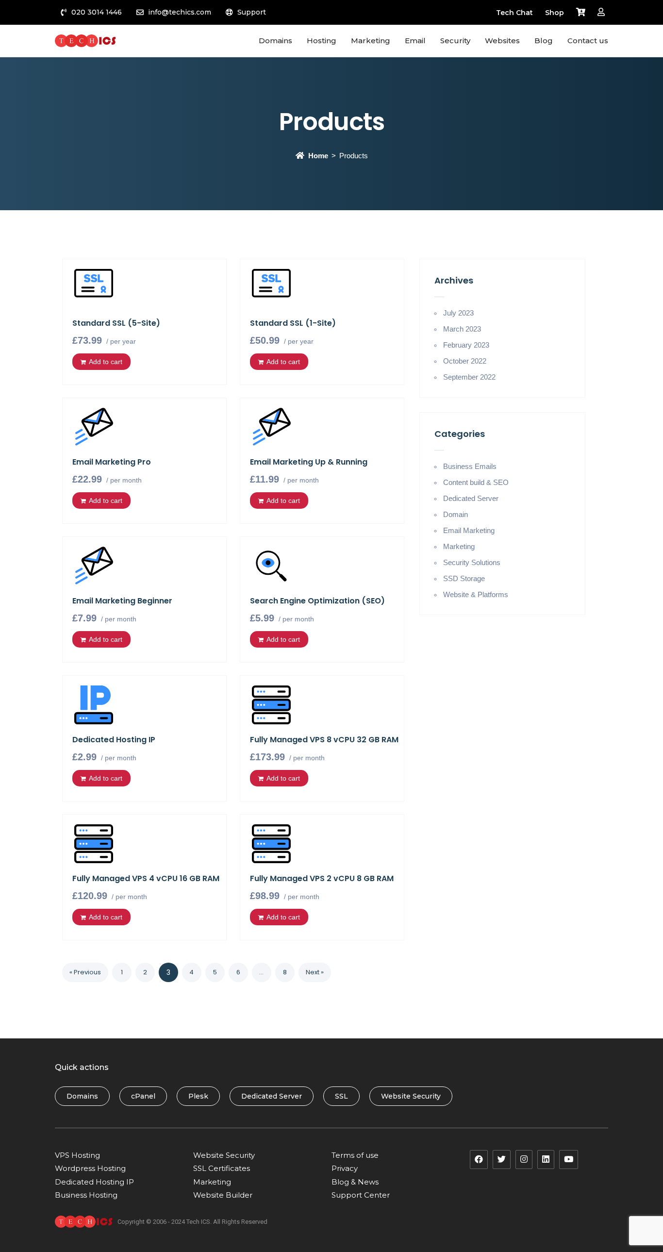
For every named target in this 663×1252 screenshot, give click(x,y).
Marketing (459, 546)
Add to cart (105, 362)
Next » (315, 972)
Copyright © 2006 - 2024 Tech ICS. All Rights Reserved (192, 1221)
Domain (455, 514)
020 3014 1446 (96, 12)
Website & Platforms (475, 594)
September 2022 (469, 377)
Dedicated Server (470, 498)
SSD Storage (464, 578)
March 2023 (462, 329)
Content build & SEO (476, 482)
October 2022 (464, 361)
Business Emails (470, 466)
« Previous (85, 972)
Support (251, 12)
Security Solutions (471, 562)
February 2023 (466, 345)
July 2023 (458, 313)
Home (318, 155)
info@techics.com (179, 12)
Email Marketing (469, 530)
